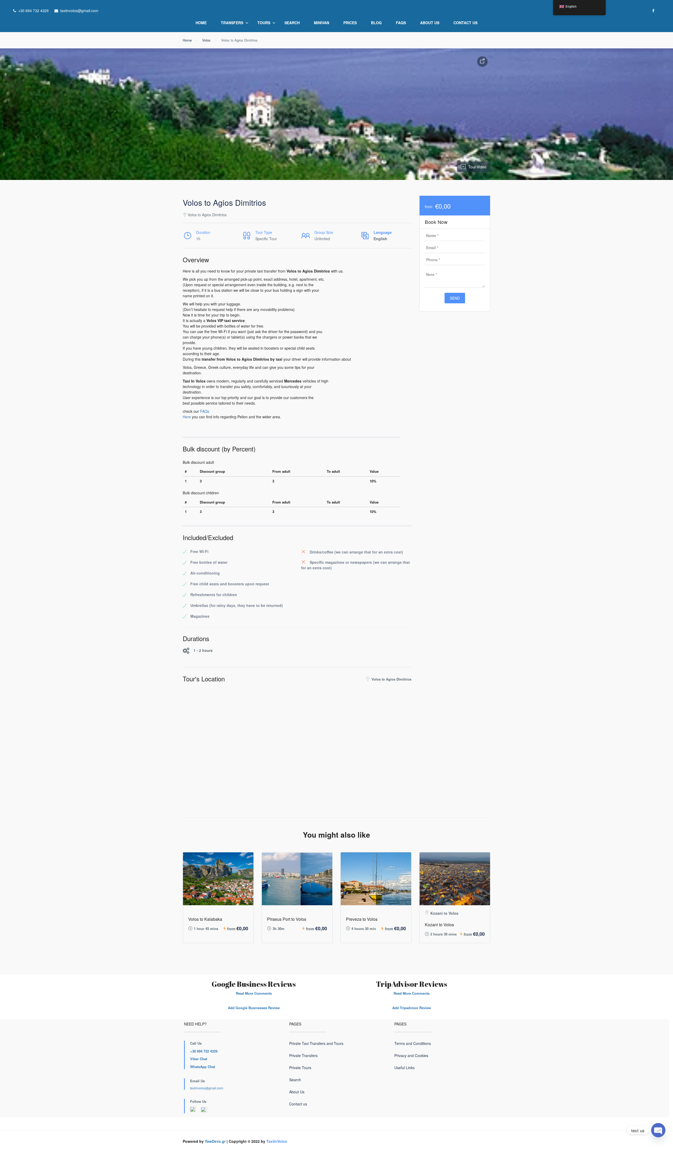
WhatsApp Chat (202, 1066)
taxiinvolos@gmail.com (206, 1088)
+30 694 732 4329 (203, 1051)
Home (201, 22)
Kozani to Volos (439, 925)
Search (292, 22)
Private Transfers (303, 1055)
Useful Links (404, 1067)
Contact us (465, 22)
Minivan (321, 22)
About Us (429, 22)
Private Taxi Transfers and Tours (316, 1043)
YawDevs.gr (215, 1141)
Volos (206, 40)
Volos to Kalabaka (205, 919)
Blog (376, 22)
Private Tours (300, 1067)
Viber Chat (198, 1058)
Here (187, 416)
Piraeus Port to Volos (286, 919)
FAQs (401, 22)
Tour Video (477, 166)
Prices (350, 22)
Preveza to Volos (362, 919)
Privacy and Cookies (411, 1055)
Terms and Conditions (412, 1043)
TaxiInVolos (276, 1141)
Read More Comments (254, 993)
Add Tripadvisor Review (411, 1007)
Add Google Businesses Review (254, 1007)
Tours (263, 22)
